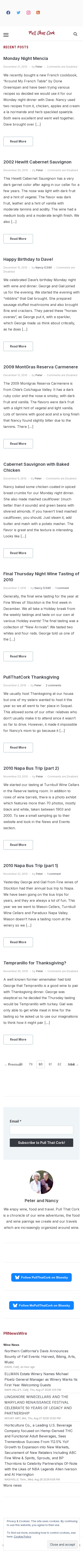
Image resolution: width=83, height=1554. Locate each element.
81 (50, 1064)
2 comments (53, 685)
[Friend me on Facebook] (8, 13)
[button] (6, 35)
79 (31, 1064)
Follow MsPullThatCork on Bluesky (44, 1305)
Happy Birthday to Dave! (28, 259)
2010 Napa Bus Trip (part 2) (31, 768)
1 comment (62, 588)
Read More (18, 141)
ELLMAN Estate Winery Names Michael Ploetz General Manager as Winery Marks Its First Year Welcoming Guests (40, 1379)
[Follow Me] (18, 13)
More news (12, 1485)
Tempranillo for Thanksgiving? (34, 962)
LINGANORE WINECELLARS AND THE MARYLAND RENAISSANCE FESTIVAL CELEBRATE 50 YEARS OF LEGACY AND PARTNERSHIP (38, 1405)
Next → (73, 1064)
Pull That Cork (42, 33)
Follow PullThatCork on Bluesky (44, 1277)
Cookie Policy (22, 1536)
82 (59, 1064)
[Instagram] (29, 13)
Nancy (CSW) (44, 267)
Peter (39, 66)
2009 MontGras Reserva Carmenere (40, 366)
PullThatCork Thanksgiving (31, 677)
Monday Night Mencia (25, 58)
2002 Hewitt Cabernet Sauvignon (37, 162)
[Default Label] (38, 13)
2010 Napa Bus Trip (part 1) (30, 865)
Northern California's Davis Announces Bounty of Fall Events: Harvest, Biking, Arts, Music (40, 1356)
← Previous (12, 1064)
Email (15, 1121)
